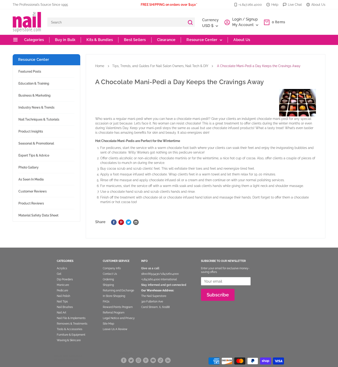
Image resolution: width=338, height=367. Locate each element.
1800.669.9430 (150, 273)
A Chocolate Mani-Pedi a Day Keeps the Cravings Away (259, 66)
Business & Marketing (34, 95)
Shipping (108, 285)
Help (274, 4)
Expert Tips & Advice (33, 155)
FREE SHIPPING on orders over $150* (169, 4)
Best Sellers (135, 40)
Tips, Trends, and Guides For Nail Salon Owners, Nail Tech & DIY (160, 66)
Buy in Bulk (65, 40)
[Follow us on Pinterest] (146, 360)
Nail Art (61, 312)
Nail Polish (63, 296)
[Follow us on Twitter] (131, 360)
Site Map (108, 323)
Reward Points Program (118, 307)
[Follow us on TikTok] (160, 360)
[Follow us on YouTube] (153, 360)
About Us (318, 4)
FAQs (106, 301)
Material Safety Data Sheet (38, 215)
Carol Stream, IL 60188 (155, 307)
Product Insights (30, 131)
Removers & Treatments (72, 323)
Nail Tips (62, 301)
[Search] (190, 22)
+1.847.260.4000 (250, 4)
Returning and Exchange (118, 290)
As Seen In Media (31, 179)
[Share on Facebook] (114, 222)
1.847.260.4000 (170, 273)
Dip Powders (65, 279)
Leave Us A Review (115, 329)
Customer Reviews (32, 191)
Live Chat (295, 4)
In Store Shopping (114, 296)
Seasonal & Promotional (36, 143)
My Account (243, 25)
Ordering (108, 279)
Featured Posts (29, 71)
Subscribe (218, 295)
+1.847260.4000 (150, 279)
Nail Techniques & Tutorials (38, 119)
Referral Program (113, 312)
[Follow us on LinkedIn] (168, 360)
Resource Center (201, 40)
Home (99, 66)
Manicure (63, 285)
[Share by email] (136, 222)
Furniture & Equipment (71, 334)
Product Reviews (31, 203)
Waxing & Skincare (69, 340)
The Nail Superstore (153, 296)
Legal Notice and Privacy (119, 318)
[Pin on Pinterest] (121, 222)
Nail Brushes (65, 307)
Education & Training (33, 83)
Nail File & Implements (71, 318)
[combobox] (116, 22)
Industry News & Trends (36, 107)
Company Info (112, 268)
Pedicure (62, 290)
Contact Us (110, 273)
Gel (59, 273)
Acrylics (62, 268)
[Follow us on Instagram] (138, 360)
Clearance (166, 40)
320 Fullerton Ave (152, 301)
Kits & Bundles (99, 40)
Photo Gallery (28, 167)
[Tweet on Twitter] (128, 222)
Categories (33, 40)
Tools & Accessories (69, 329)
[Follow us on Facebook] (123, 360)
